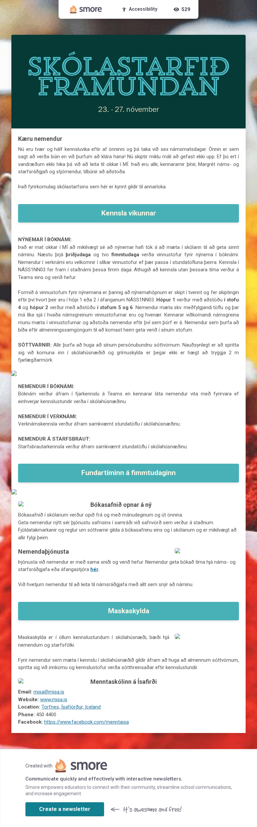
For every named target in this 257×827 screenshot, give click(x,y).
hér (94, 569)
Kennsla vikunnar (128, 213)
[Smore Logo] (86, 9)
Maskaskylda (128, 611)
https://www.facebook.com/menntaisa (86, 722)
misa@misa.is (48, 692)
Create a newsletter (64, 809)
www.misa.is (53, 700)
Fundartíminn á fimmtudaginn (128, 473)
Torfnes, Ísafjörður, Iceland (71, 707)
